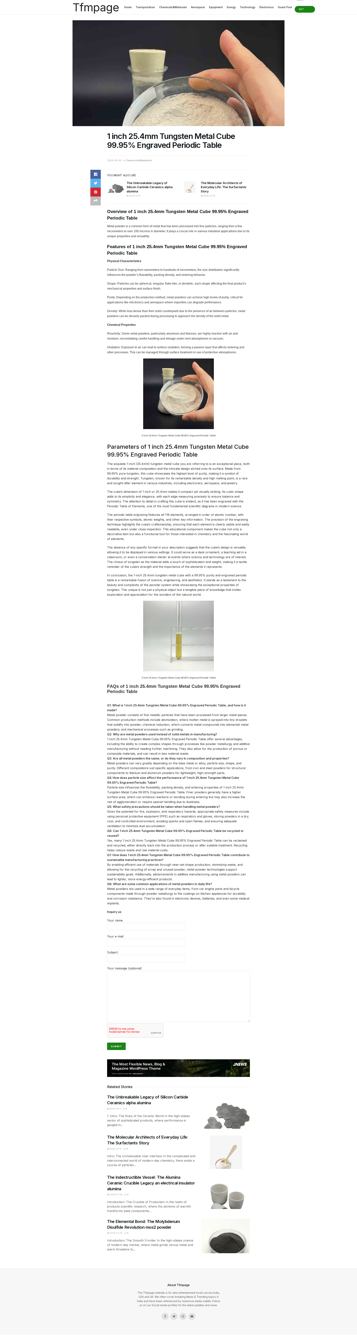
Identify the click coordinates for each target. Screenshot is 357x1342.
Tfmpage (96, 7)
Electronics (266, 7)
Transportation (145, 7)
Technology (247, 7)
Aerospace (198, 7)
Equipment (216, 7)
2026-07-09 (115, 1194)
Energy (231, 7)
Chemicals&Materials (173, 7)
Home (128, 7)
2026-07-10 (208, 195)
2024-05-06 (114, 160)
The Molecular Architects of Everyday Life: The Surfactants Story (223, 187)
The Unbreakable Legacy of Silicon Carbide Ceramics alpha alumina (150, 187)
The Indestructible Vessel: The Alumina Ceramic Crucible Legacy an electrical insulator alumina (151, 1183)
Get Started (305, 10)
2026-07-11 (134, 195)
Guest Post (285, 7)
